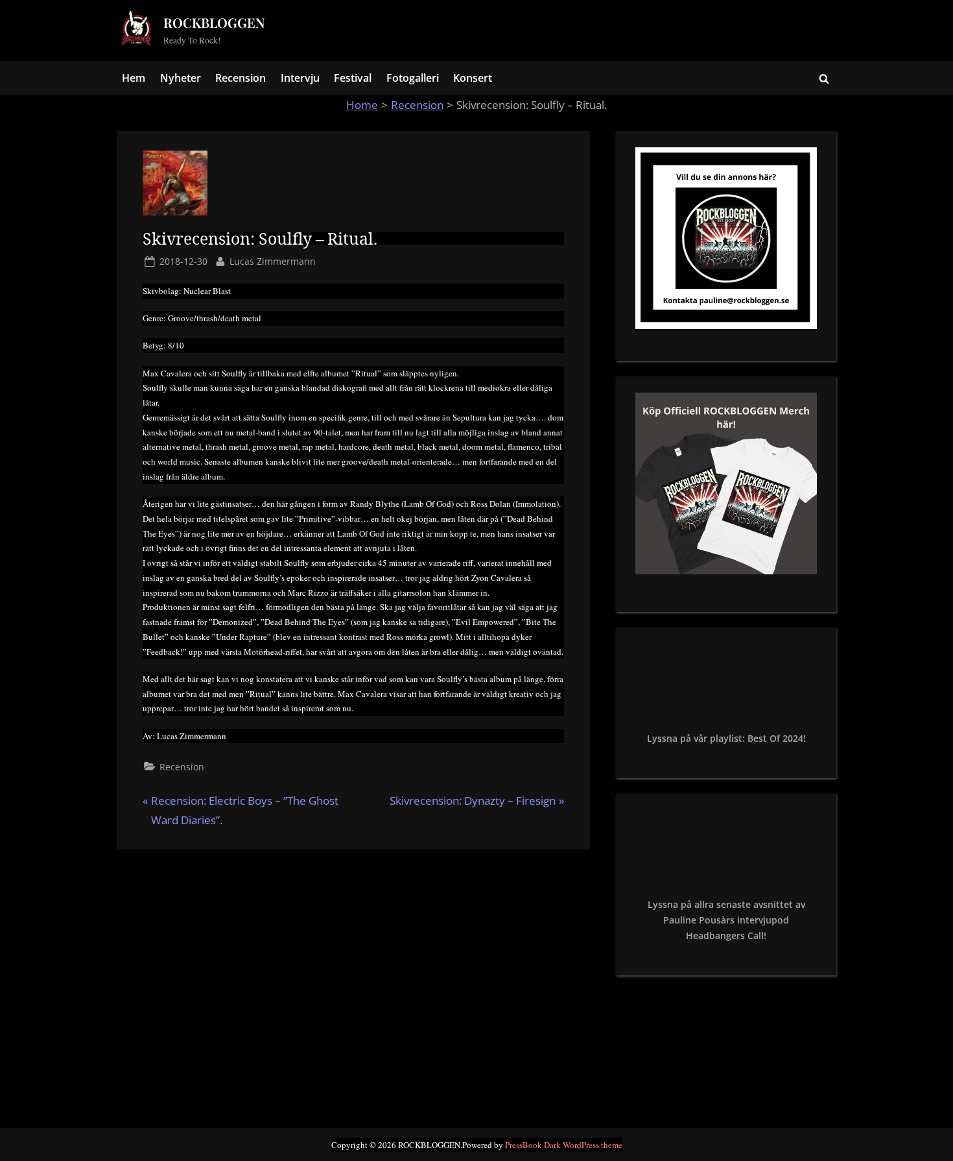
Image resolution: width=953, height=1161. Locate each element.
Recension (240, 78)
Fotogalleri (412, 78)
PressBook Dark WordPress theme (563, 1145)
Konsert (472, 78)
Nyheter (180, 78)
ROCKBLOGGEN (214, 22)
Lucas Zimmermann (272, 260)
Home (362, 104)
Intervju (300, 78)
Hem (133, 78)
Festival (352, 78)
